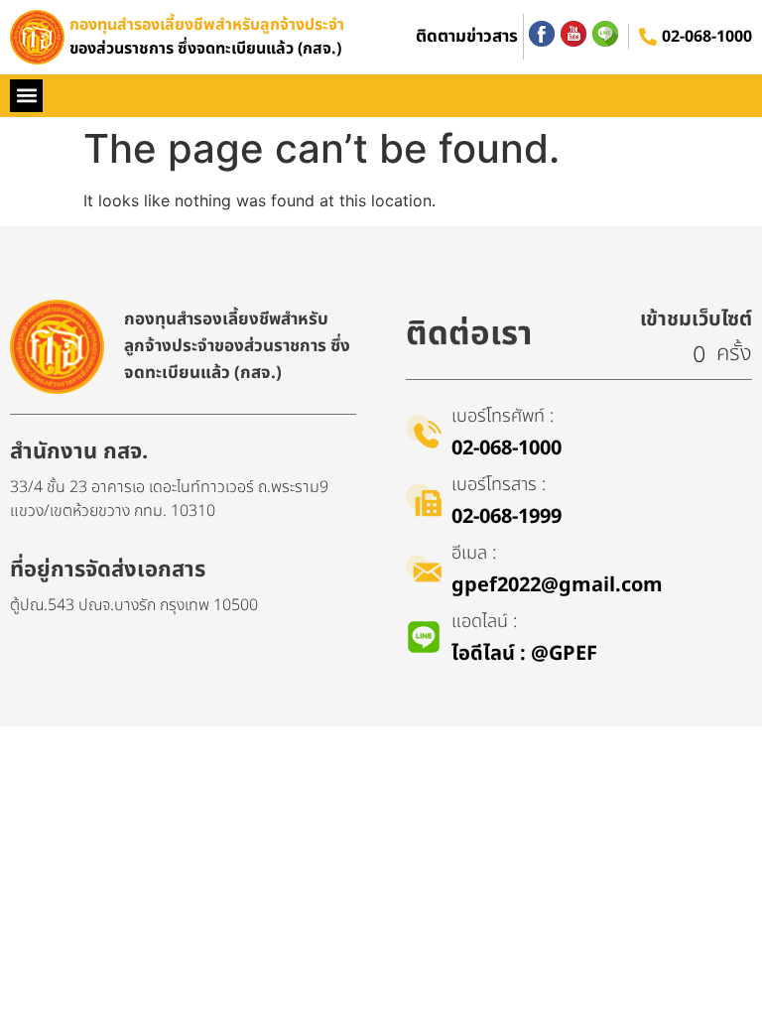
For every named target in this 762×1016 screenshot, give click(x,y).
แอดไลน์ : (484, 621)
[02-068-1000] (648, 37)
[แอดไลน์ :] (424, 637)
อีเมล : (473, 553)
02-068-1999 (506, 517)
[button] (26, 95)
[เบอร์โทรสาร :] (424, 500)
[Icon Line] (605, 34)
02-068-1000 (707, 37)
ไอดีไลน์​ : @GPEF (524, 654)
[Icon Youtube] (573, 34)
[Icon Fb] (542, 34)
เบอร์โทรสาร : (498, 484)
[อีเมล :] (424, 568)
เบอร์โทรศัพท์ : (502, 416)
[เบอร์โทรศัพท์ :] (424, 431)
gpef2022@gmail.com (557, 585)
